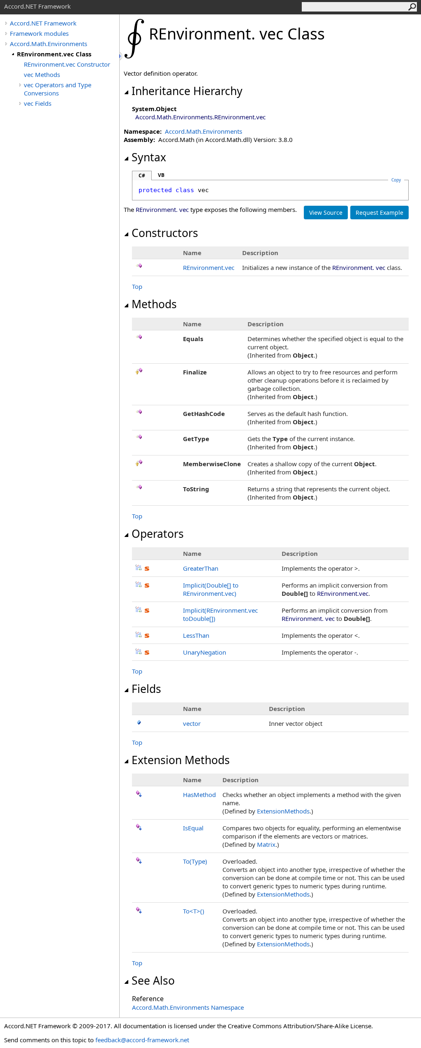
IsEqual (193, 828)
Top (137, 286)
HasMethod (199, 794)
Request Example (379, 212)
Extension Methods (181, 760)
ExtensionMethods (283, 811)
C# (142, 175)
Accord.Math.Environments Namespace (188, 1007)
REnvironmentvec (208, 267)
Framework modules (39, 33)
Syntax (149, 157)
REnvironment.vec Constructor (67, 64)
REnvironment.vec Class (54, 54)
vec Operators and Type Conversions (57, 89)
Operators (158, 533)
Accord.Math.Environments (48, 44)
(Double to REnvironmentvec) (210, 589)
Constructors (165, 232)
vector (192, 723)
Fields (146, 688)
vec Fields (37, 103)
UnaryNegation (204, 652)
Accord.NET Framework (43, 23)
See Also (153, 980)
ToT (193, 911)
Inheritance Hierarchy (187, 91)
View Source (325, 212)
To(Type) (195, 861)
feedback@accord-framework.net (142, 1040)
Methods (154, 304)
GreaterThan (200, 568)
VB (161, 175)
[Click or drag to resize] (121, 56)
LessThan (196, 635)
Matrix (266, 844)
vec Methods (42, 74)
